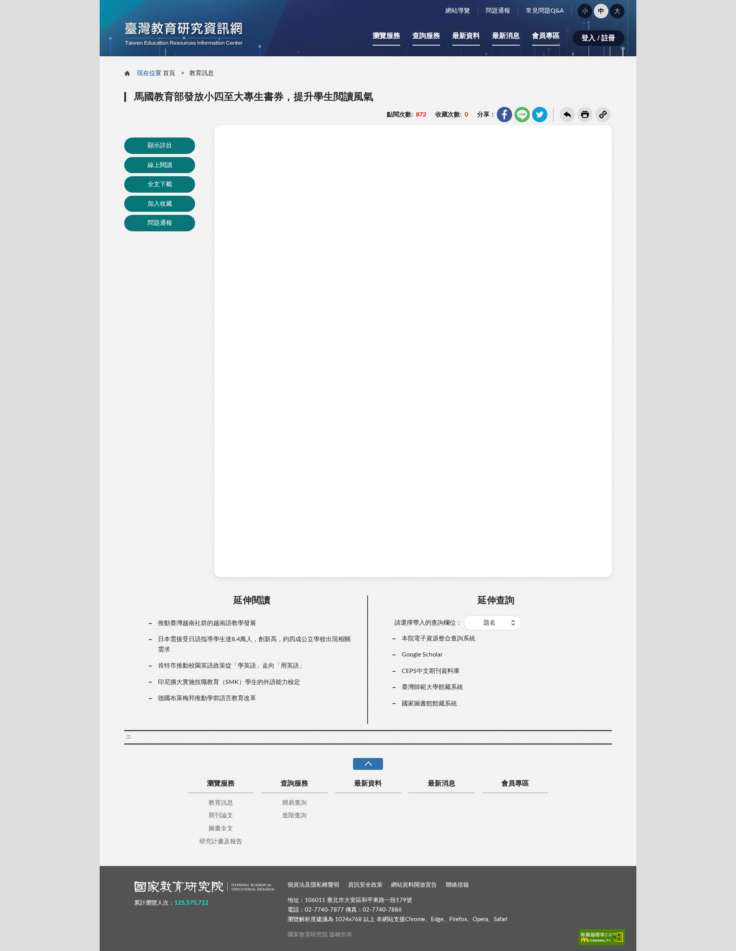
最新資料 (466, 36)
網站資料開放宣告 (414, 885)
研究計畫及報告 (220, 841)
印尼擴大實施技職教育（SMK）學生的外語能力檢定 (229, 682)
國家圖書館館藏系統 (429, 704)
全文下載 (160, 184)
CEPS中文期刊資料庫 (431, 671)
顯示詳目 (160, 145)
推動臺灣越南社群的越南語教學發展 (207, 623)
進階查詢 (294, 815)
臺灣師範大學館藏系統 (432, 687)
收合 (368, 764)
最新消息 (506, 36)
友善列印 (585, 114)
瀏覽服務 (386, 36)
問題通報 (498, 11)
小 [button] (585, 11)
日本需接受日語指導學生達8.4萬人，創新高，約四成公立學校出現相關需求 (254, 644)
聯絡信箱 (457, 885)
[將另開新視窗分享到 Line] (522, 114)
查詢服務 (426, 36)
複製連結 (603, 114)
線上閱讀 (160, 165)
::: (104, 6)
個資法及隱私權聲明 (313, 885)
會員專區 (546, 36)
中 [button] (601, 11)
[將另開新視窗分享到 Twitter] (539, 114)
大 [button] (617, 11)
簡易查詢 (294, 803)
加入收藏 (160, 204)
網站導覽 (457, 11)
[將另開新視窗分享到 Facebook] (504, 114)
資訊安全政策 (365, 885)
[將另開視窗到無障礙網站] (602, 937)
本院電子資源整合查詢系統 (438, 638)
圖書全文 (221, 828)
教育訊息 (201, 73)
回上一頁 (567, 114)
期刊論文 (221, 815)
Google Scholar (422, 654)
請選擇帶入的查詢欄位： (428, 623)
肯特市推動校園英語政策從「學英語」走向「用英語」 (231, 666)
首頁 (169, 73)
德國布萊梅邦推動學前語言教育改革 (207, 698)
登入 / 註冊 (598, 38)
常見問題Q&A (545, 11)
